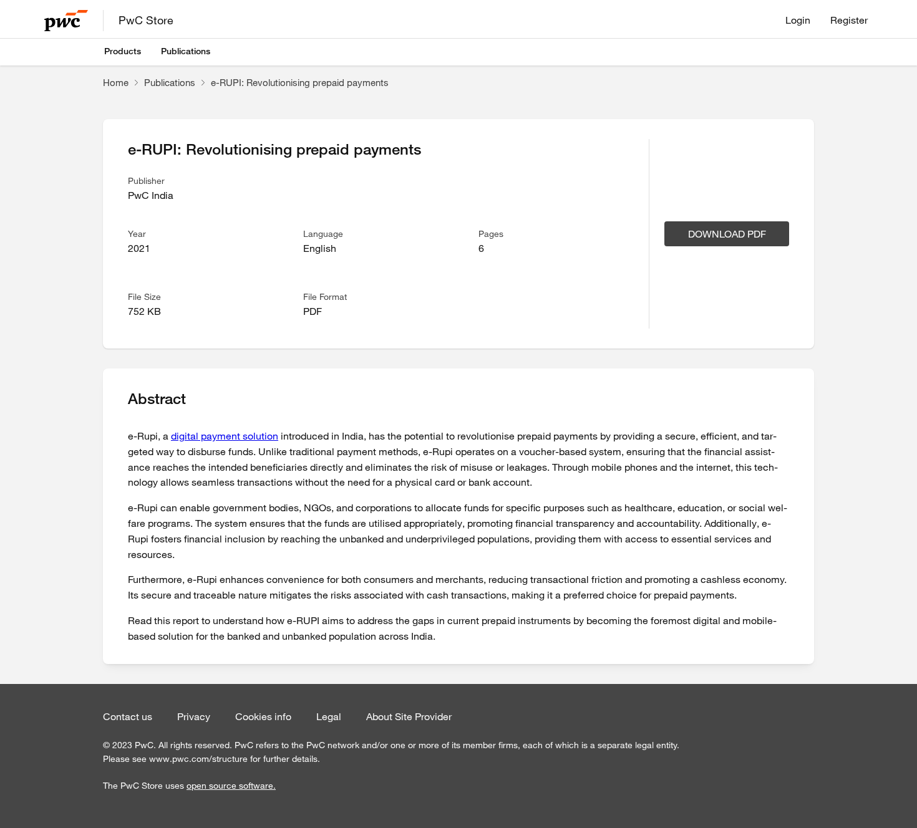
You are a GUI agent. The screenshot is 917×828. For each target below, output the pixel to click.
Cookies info (263, 716)
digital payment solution (224, 436)
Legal (328, 716)
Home (116, 82)
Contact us (127, 716)
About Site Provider (409, 716)
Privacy (193, 716)
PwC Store (146, 20)
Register (849, 20)
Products (122, 51)
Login (797, 20)
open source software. (231, 785)
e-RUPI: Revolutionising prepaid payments (300, 82)
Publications (185, 51)
